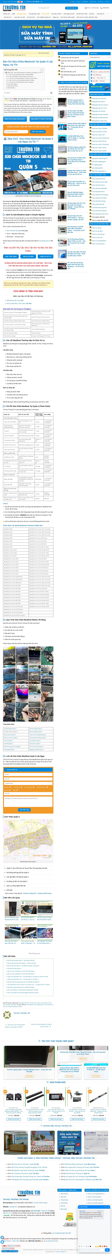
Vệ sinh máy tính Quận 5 (36, 746)
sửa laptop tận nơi (44, 241)
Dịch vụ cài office (97, 231)
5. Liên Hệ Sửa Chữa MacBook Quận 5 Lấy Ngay (20, 82)
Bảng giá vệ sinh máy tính (100, 114)
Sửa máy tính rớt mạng (99, 198)
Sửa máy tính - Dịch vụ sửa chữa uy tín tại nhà (25, 53)
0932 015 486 (45, 1211)
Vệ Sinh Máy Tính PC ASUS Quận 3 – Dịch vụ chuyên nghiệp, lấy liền (75, 217)
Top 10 (78, 1)
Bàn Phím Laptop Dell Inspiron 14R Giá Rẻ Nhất (20, 987)
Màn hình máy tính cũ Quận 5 (12, 746)
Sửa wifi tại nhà (19, 17)
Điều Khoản (7, 1241)
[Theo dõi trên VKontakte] (41, 1)
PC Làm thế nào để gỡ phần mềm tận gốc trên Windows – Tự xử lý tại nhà (75, 265)
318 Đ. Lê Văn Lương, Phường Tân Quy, (80, 1170)
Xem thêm (29, 1076)
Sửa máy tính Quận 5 (10, 734)
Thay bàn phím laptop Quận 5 (37, 737)
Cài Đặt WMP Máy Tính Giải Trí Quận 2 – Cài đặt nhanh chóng (75, 138)
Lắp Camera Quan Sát (44, 17)
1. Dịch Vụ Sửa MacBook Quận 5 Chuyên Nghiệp (20, 74)
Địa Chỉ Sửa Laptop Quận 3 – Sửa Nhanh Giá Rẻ (21, 960)
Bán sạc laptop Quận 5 (35, 731)
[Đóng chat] (108, 1207)
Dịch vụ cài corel (97, 237)
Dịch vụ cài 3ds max (98, 244)
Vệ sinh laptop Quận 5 (10, 728)
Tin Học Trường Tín (29, 893)
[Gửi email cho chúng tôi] (29, 1)
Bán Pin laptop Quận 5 (35, 728)
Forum (73, 1)
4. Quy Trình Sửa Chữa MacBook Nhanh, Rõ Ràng (21, 80)
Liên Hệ (107, 1)
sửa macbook (29, 1004)
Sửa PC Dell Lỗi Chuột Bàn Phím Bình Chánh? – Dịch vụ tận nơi (44, 919)
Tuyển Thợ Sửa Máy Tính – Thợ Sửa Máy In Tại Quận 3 (23, 979)
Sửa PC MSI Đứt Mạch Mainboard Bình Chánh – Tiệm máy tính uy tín (12, 919)
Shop (13, 14)
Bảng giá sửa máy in (98, 101)
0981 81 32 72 (7, 1213)
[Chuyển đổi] (4, 868)
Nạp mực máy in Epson (99, 150)
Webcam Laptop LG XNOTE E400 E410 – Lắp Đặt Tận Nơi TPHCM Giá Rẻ (98, 1111)
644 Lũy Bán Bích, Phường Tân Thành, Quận (82, 1167)
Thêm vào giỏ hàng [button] (13, 1119)
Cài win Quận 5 (8, 740)
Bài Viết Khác (11, 87)
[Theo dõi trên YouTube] (38, 1)
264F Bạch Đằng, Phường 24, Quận (80, 1164)
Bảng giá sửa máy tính (99, 98)
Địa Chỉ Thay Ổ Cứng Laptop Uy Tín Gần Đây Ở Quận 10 (23, 982)
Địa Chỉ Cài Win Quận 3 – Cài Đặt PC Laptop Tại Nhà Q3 (23, 965)
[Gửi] (51, 93)
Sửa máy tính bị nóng (98, 201)
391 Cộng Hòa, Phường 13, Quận (25, 1173)
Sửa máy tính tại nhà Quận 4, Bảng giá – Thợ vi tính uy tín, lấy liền (28, 943)
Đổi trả (63, 1206)
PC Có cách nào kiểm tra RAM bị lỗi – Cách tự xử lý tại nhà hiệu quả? (76, 183)
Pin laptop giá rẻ (97, 165)
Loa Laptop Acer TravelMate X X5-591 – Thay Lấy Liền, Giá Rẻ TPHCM (77, 1111)
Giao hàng (64, 1203)
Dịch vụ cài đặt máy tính (95, 1200)
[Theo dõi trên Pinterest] (33, 1)
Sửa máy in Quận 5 (34, 743)
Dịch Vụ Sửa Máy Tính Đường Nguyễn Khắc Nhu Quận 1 (23, 992)
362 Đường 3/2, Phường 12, (77, 1173)
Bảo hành (64, 1209)
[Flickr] (40, 1)
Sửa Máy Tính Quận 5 (11, 1004)
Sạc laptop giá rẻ (97, 168)
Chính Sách (15, 1241)
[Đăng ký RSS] (34, 1)
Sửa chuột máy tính (98, 204)
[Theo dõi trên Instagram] (26, 1)
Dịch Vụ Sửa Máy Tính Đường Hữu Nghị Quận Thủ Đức (22, 990)
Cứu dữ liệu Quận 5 (34, 740)
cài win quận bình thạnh (50, 1241)
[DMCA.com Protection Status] (70, 1216)
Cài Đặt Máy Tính (81, 14)
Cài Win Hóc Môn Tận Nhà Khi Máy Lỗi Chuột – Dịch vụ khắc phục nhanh (76, 253)
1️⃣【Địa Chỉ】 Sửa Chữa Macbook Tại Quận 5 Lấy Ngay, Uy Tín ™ (24, 72)
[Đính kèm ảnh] (79, 1246)
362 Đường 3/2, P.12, (15, 300)
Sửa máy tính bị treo (98, 185)
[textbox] (91, 1250)
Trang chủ (6, 14)
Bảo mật (63, 1197)
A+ (88, 1246)
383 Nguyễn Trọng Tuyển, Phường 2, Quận (28, 1170)
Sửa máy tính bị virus (98, 179)
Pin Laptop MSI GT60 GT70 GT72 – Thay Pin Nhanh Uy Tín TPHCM (56, 1111)
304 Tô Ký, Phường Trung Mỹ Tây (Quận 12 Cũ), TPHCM (29, 1167)
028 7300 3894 (36, 1211)
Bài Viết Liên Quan (13, 86)
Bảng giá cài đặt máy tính (36, 749)
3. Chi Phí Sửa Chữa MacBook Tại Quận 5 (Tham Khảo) (22, 78)
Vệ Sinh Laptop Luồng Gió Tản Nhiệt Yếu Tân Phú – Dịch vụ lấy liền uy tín (76, 149)
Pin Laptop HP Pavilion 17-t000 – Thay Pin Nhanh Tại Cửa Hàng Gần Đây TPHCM (34, 1111)
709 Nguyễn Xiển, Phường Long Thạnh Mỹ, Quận (30, 1179)
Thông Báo (85, 1)
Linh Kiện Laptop (68, 14)
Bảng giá (56, 17)
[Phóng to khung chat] (105, 1207)
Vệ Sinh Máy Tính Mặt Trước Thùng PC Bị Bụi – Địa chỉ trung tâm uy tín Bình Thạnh (76, 113)
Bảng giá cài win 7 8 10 (99, 108)
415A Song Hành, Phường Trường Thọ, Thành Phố (30, 1176)
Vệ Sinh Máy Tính (34, 14)
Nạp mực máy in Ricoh (99, 141)
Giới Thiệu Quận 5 (13, 84)
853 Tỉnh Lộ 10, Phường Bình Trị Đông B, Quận (84, 1179)
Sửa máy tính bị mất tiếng (100, 194)
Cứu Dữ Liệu (31, 17)
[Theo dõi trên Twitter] (28, 1)
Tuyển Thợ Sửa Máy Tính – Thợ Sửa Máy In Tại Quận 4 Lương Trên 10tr (27, 976)
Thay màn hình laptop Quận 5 (37, 734)
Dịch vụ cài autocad (98, 234)
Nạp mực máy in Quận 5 (11, 737)
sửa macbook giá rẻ (39, 1004)
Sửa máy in (100, 14)
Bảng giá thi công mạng (99, 121)
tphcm (20, 1006)
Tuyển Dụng (93, 1)
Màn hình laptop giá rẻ (99, 171)
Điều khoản (64, 1193)
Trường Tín (7, 53)
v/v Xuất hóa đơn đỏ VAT (61, 1233)
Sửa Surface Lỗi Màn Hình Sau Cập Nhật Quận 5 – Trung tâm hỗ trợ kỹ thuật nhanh (76, 160)
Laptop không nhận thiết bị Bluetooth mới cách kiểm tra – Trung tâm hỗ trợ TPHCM (76, 126)
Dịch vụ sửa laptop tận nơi (96, 1193)
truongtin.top (13, 1206)
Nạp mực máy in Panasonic (100, 138)
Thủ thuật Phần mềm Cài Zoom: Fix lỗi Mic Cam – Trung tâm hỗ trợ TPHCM (28, 984)
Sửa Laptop (46, 14)
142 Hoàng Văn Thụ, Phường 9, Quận (81, 1176)
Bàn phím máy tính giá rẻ (100, 158)
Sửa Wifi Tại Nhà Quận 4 (14, 968)
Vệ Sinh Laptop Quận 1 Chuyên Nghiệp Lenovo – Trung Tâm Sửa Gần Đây (76, 102)
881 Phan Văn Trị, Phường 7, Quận (25, 1164)
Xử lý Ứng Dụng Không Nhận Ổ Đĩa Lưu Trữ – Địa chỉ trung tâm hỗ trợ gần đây (76, 242)
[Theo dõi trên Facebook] (24, 1)
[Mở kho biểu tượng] (109, 1246)
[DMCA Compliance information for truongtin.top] (69, 1224)
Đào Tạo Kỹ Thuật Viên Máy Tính (87, 17)
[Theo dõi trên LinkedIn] (36, 1)
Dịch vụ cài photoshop (99, 240)
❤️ (104, 1246)
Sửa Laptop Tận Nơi (23, 1003)
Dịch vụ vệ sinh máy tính (95, 1203)
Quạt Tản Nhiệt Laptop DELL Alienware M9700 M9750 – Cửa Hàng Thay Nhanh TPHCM (13, 1111)
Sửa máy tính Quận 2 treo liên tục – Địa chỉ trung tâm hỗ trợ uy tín (27, 919)
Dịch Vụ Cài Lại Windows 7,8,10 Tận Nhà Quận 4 (21, 971)
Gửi (107, 1250)
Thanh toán (64, 1200)
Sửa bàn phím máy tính (99, 207)
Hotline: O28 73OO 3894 (10, 1)
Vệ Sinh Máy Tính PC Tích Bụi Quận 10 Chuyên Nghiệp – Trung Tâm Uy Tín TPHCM (76, 206)
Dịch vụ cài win (97, 228)
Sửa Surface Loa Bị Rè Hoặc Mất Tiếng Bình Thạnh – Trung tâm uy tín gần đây (76, 229)
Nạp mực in (7, 17)
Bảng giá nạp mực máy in (100, 105)
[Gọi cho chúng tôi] (31, 1)
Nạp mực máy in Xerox (99, 147)
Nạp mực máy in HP (98, 135)
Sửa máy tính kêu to (98, 191)
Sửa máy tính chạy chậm (100, 182)
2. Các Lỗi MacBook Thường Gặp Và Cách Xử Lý (21, 76)
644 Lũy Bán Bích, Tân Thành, (19, 303)
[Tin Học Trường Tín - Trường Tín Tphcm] (19, 8)
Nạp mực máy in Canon (99, 131)
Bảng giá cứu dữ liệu (98, 111)
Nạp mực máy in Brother (99, 128)
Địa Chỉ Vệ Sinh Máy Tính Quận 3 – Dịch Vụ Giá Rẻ (21, 963)
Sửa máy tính (21, 14)
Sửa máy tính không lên (99, 188)
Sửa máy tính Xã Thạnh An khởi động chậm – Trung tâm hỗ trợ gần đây (45, 943)
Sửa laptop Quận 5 (9, 749)
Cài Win (91, 14)
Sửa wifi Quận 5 (8, 743)
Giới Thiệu (100, 1)
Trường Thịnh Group (44, 893)
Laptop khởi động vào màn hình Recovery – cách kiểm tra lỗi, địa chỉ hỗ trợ (76, 172)
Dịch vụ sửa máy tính (94, 1197)
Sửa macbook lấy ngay (14, 230)
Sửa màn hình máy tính (99, 210)
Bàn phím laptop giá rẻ (99, 161)
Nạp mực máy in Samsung (100, 144)
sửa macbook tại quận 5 (12, 1006)
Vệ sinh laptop (56, 14)
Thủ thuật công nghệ (68, 17)
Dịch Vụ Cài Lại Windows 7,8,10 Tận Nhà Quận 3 (21, 974)
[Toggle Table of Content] (41, 70)
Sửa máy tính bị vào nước (100, 214)
